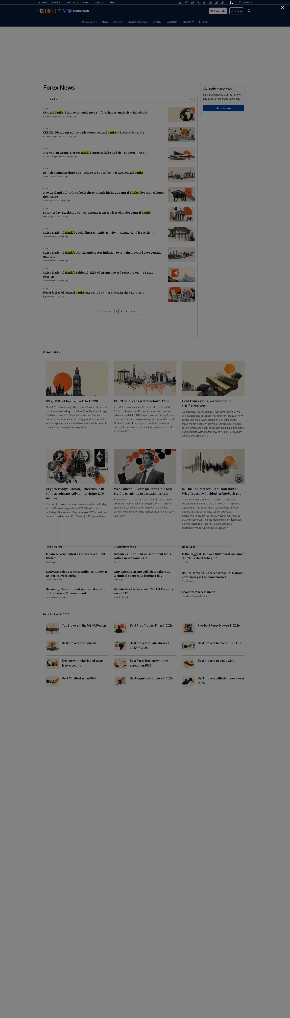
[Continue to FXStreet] (282, 7)
